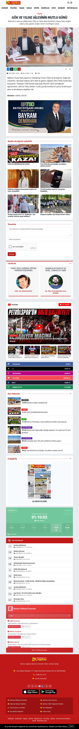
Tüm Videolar (66, 304)
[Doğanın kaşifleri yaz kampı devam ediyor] (55, 204)
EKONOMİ (61, 8)
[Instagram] (36, 686)
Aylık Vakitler (13, 534)
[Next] (43, 686)
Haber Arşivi (47, 711)
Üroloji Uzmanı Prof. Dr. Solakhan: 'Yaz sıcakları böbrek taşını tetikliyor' (21, 215)
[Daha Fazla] (19, 69)
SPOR (54, 8)
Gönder (11, 254)
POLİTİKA (13, 8)
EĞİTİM (36, 8)
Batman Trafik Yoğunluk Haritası (53, 704)
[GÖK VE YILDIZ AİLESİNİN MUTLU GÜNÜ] (39, 47)
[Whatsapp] (46, 686)
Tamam (71, 726)
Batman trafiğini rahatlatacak (34, 403)
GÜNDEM (4, 8)
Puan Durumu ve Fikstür (17, 708)
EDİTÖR (55, 291)
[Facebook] (28, 686)
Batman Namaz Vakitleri (18, 704)
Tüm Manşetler (47, 708)
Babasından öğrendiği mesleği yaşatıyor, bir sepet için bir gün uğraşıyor (45, 431)
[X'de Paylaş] (11, 69)
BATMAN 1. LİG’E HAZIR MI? (55, 268)
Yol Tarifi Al (27, 626)
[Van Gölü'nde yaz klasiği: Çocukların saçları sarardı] (55, 153)
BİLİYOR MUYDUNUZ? (63, 719)
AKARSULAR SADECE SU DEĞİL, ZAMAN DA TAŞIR (23, 269)
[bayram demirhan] (39, 116)
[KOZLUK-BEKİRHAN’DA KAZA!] (23, 153)
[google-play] (48, 691)
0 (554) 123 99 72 (15, 626)
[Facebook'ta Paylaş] (8, 69)
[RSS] (50, 686)
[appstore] (30, 691)
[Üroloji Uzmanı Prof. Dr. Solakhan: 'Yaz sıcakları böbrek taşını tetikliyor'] (23, 204)
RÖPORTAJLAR (72, 8)
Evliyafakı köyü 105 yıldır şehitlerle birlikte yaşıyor (41, 441)
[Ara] (68, 3)
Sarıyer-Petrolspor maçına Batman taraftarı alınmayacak (44, 422)
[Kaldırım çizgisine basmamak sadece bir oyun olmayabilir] (23, 178)
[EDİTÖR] (55, 282)
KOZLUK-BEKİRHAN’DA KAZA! (19, 164)
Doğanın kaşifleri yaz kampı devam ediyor (55, 214)
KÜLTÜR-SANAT (27, 427)
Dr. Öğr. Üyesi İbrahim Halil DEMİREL (23, 292)
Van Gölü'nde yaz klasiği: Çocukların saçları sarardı (42, 450)
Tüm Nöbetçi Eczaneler (40, 650)
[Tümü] (70, 394)
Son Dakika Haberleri (16, 711)
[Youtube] (39, 686)
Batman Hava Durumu (50, 700)
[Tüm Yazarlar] (70, 263)
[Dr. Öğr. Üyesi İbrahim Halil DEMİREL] (23, 282)
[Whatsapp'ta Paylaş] (15, 69)
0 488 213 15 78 (41, 675)
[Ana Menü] (71, 3)
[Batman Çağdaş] (13, 2)
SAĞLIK (29, 8)
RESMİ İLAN (45, 8)
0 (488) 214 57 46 (15, 637)
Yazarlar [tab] (12, 263)
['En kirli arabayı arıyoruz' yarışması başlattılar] (55, 178)
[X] (32, 686)
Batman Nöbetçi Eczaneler (18, 700)
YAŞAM (21, 8)
